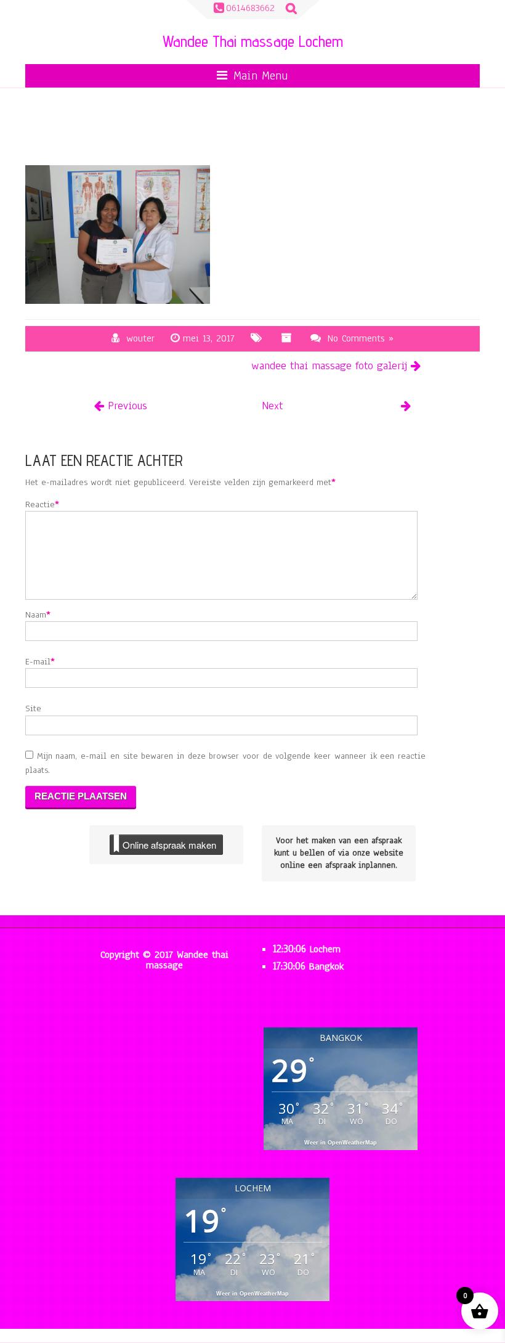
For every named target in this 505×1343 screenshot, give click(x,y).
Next (272, 405)
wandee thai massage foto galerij (329, 365)
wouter (140, 338)
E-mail (37, 661)
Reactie (40, 504)
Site (33, 708)
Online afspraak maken (169, 844)
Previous (127, 405)
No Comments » (361, 338)
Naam (35, 615)
